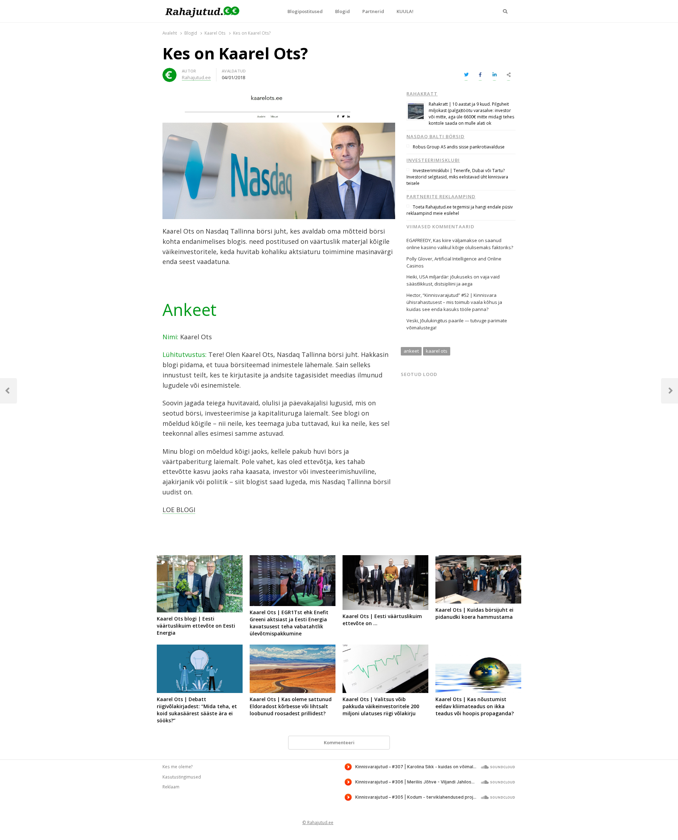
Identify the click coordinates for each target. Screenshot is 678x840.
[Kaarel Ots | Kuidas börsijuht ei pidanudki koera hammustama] (478, 559)
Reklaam (170, 786)
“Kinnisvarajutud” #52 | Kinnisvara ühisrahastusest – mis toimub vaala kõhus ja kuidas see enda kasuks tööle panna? (454, 302)
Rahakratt (422, 93)
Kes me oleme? (177, 766)
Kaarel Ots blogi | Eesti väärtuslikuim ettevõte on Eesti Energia (196, 625)
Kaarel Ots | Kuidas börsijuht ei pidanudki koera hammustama (474, 613)
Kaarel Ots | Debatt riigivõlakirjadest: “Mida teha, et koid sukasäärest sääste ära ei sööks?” (197, 710)
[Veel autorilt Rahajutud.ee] (169, 72)
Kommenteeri (339, 742)
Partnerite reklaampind (440, 196)
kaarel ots (436, 351)
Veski (412, 320)
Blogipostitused (305, 11)
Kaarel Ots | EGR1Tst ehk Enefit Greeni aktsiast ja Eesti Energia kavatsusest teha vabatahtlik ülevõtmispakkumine (289, 623)
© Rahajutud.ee (317, 822)
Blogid (342, 11)
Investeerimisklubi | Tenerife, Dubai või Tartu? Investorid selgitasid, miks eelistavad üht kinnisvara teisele (457, 177)
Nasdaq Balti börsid (435, 136)
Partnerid (373, 11)
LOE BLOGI (178, 509)
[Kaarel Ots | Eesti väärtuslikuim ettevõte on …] (385, 559)
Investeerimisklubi (433, 160)
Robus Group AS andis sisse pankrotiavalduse (459, 147)
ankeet (411, 351)
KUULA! (405, 11)
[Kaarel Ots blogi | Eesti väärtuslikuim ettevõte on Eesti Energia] (200, 559)
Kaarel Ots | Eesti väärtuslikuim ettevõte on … (382, 620)
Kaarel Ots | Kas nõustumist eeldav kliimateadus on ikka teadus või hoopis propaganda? (474, 706)
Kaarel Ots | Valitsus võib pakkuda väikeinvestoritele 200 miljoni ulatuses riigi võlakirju (381, 706)
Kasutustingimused (181, 777)
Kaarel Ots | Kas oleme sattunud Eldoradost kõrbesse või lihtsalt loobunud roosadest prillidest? (291, 706)
